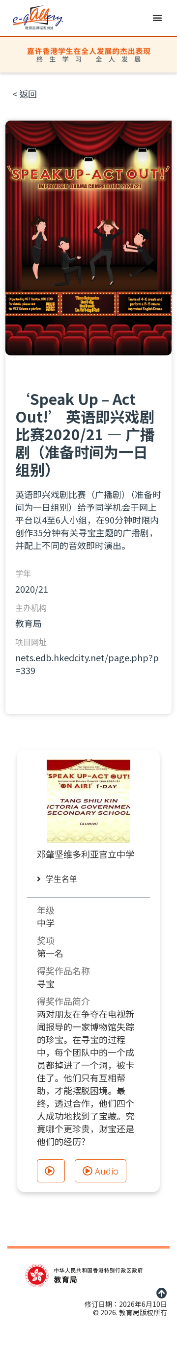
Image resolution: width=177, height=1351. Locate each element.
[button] (157, 17)
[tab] (62, 879)
